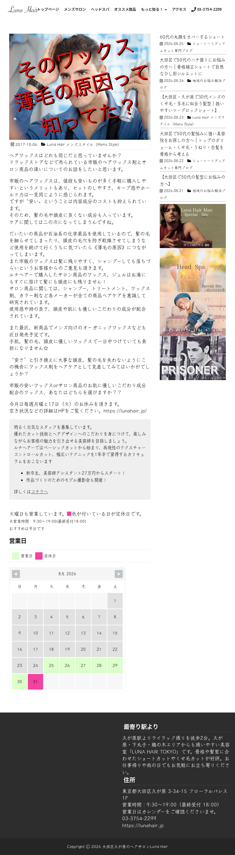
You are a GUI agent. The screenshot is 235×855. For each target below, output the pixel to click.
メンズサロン (75, 9)
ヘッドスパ (100, 9)
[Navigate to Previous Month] (16, 574)
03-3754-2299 (209, 9)
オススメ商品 (125, 9)
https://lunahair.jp (143, 825)
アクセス (179, 9)
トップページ (48, 9)
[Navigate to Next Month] (119, 574)
